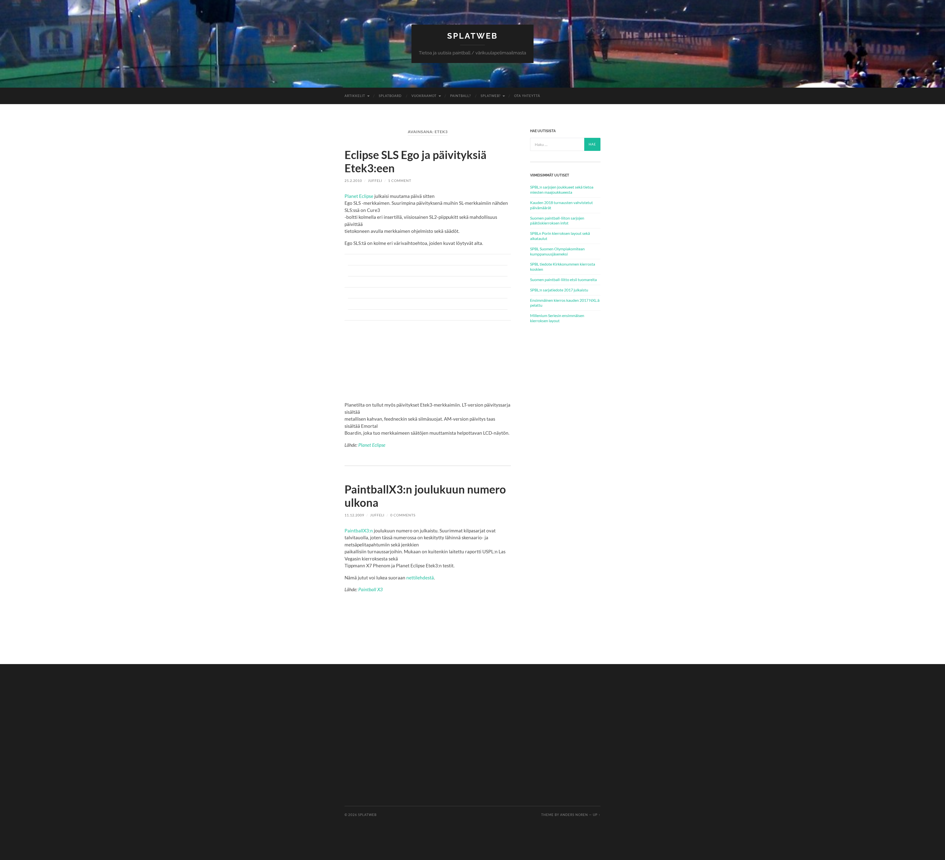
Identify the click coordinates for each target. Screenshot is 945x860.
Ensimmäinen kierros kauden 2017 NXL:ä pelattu (564, 303)
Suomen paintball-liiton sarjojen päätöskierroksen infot (557, 220)
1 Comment (399, 180)
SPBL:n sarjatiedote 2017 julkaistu (559, 289)
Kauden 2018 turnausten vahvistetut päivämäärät (561, 205)
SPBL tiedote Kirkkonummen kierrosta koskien (562, 266)
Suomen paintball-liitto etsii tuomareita (563, 279)
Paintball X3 (370, 589)
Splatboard (390, 96)
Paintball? (460, 96)
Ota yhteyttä (527, 96)
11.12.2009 (354, 515)
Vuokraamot (424, 96)
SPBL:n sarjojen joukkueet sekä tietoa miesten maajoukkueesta (561, 189)
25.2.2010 (353, 180)
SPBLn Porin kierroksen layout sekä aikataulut (560, 236)
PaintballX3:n (359, 530)
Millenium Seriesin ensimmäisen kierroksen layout (557, 318)
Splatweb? (491, 96)
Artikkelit (355, 96)
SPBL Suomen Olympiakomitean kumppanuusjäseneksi (557, 251)
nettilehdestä (420, 577)
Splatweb (472, 35)
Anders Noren (574, 815)
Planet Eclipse (359, 196)
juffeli (375, 180)
